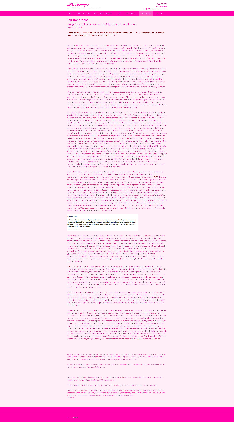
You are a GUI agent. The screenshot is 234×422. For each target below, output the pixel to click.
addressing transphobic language (138, 156)
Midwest (83, 393)
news (88, 393)
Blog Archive (146, 13)
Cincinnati (119, 390)
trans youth (74, 395)
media (78, 393)
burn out (112, 390)
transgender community (101, 395)
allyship (106, 390)
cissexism (145, 390)
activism (96, 390)
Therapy (119, 13)
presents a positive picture (124, 282)
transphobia (113, 395)
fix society (151, 58)
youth (131, 395)
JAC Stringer (78, 4)
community (152, 390)
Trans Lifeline (117, 357)
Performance (131, 13)
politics (96, 393)
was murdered (157, 53)
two (94, 151)
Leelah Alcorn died (82, 45)
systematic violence (141, 393)
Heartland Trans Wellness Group (115, 248)
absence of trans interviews (99, 149)
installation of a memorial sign (78, 151)
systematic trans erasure (111, 393)
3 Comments (71, 398)
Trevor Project (85, 359)
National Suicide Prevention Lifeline (151, 357)
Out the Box (75, 417)
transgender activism (86, 395)
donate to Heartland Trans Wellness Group (132, 364)
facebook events (119, 51)
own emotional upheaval (116, 272)
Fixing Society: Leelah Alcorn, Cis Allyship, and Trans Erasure (102, 24)
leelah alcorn (71, 393)
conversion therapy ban (116, 151)
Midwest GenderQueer (80, 390)
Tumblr (116, 208)
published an (93, 112)
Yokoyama (111, 282)
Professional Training (103, 13)
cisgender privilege (135, 390)
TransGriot (72, 380)
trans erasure (157, 393)
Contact (158, 13)
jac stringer (160, 390)
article (100, 112)
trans (150, 393)
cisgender (126, 390)
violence (120, 395)
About (71, 13)
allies (101, 390)
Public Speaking (84, 13)
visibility (126, 395)
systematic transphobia (127, 393)
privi (101, 393)
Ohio (92, 393)
